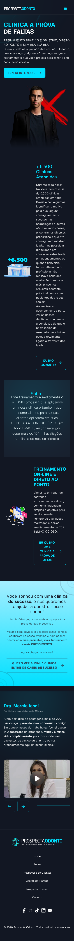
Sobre (37, 864)
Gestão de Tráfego (37, 881)
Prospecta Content (37, 889)
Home (37, 856)
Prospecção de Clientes (37, 873)
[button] (65, 8)
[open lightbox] (37, 779)
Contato (37, 897)
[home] (19, 9)
